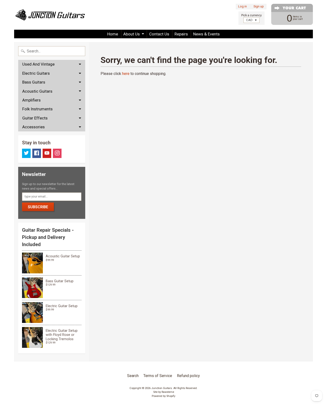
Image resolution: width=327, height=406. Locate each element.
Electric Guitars (36, 73)
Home (112, 34)
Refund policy (188, 375)
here (126, 73)
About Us (131, 34)
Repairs (181, 34)
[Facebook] (36, 153)
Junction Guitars (161, 388)
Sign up (259, 6)
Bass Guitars (33, 82)
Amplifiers (31, 100)
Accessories (33, 126)
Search (133, 375)
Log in (242, 6)
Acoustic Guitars (37, 91)
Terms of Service (157, 375)
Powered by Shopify (163, 396)
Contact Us (159, 34)
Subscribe (38, 207)
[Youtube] (47, 153)
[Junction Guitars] (50, 15)
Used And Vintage (38, 64)
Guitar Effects (35, 118)
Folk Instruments (37, 109)
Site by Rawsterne (163, 392)
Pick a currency (251, 15)
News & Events (206, 34)
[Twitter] (26, 153)
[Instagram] (57, 153)
